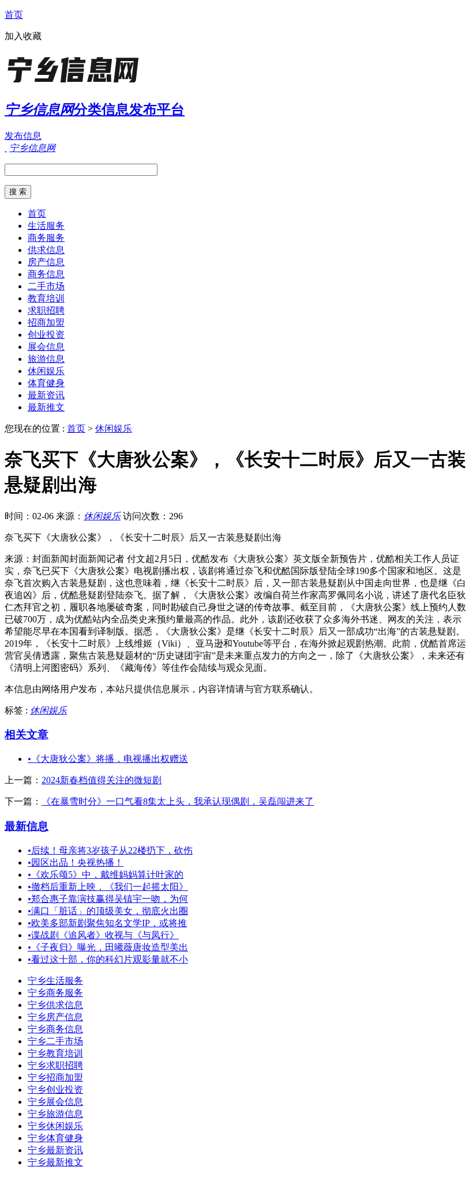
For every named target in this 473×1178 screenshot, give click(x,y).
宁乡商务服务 (55, 993)
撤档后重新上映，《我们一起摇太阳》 (108, 887)
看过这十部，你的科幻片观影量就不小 (108, 959)
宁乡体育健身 (55, 1138)
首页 (14, 15)
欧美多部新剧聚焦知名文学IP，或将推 (107, 923)
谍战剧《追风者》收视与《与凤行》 (103, 935)
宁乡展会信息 (55, 1102)
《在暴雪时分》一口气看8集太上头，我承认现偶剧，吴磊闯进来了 (178, 801)
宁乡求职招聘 (55, 1065)
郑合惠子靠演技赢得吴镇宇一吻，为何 (108, 899)
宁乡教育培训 (55, 1053)
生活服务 (46, 226)
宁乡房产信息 (55, 1017)
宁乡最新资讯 (55, 1150)
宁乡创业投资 (55, 1089)
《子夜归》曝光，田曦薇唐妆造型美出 (108, 947)
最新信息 (26, 826)
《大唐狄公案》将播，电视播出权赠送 (108, 759)
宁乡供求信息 (55, 1005)
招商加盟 (46, 322)
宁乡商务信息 (55, 1029)
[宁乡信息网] (77, 83)
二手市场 (46, 286)
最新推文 (46, 407)
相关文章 (26, 734)
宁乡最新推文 (55, 1162)
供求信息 (46, 250)
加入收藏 (23, 36)
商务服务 (46, 238)
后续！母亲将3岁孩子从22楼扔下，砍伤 (110, 850)
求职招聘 (46, 310)
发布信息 (23, 136)
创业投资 (46, 334)
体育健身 (46, 383)
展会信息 (46, 347)
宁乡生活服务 (55, 981)
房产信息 (46, 262)
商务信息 (46, 274)
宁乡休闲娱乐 (55, 1126)
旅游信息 (46, 359)
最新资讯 (46, 395)
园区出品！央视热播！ (75, 862)
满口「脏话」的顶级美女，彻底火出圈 (108, 911)
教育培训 (46, 298)
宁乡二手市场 (55, 1041)
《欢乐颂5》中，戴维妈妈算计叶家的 (105, 874)
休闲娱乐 (46, 371)
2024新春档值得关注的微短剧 (102, 780)
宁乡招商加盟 (55, 1077)
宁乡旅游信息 (55, 1114)
